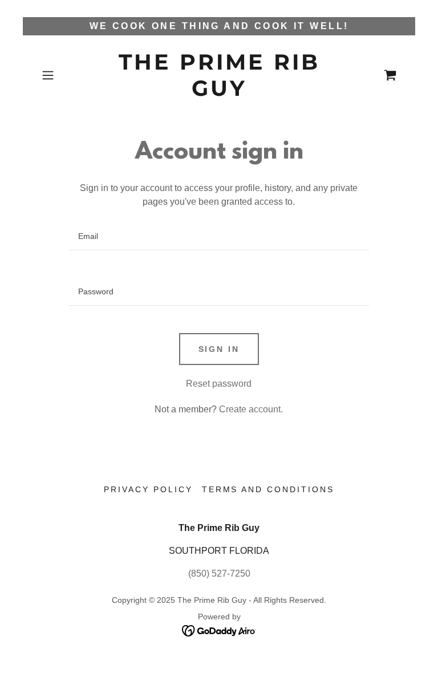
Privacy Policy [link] (148, 489)
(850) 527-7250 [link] (219, 573)
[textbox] (218, 236)
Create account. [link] (251, 409)
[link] (219, 93)
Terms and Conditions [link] (268, 489)
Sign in (219, 349)
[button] (63, 75)
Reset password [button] (219, 383)
